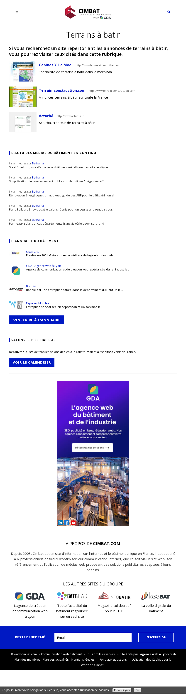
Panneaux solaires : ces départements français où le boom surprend (56, 221)
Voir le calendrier (32, 362)
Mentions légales (83, 659)
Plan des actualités (56, 659)
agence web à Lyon (154, 654)
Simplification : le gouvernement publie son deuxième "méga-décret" (56, 179)
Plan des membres (27, 659)
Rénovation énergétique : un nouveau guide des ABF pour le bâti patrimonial (61, 193)
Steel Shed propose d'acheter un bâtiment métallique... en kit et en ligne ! (59, 165)
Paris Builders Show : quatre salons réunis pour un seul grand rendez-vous (61, 207)
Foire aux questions (113, 659)
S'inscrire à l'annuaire (36, 319)
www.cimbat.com (25, 654)
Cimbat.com (106, 543)
